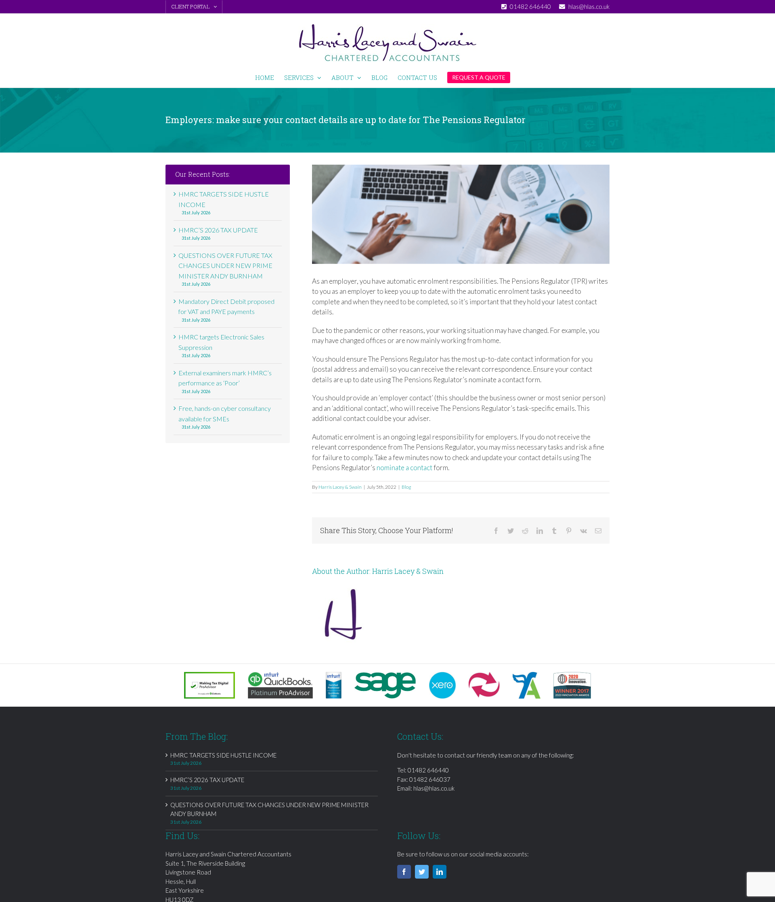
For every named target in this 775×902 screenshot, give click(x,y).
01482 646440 (428, 770)
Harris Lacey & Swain (340, 487)
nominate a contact (404, 467)
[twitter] (422, 872)
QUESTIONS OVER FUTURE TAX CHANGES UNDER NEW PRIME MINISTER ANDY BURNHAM (225, 265)
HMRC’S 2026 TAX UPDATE (218, 230)
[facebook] (404, 872)
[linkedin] (439, 872)
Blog (406, 487)
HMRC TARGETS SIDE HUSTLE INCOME (223, 755)
